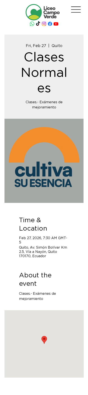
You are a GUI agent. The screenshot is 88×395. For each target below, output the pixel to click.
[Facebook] (50, 24)
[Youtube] (56, 24)
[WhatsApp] (32, 24)
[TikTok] (38, 24)
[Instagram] (44, 24)
